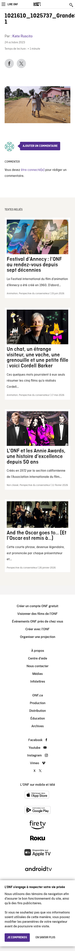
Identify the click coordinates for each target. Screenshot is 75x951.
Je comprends (17, 937)
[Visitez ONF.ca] (43, 4)
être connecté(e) (32, 170)
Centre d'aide (37, 658)
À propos (37, 651)
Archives (37, 726)
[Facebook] (9, 63)
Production (37, 703)
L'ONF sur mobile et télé (37, 784)
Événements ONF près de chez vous (37, 621)
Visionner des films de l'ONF (37, 614)
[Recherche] (71, 5)
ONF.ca (37, 695)
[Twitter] (21, 63)
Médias (37, 674)
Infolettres (37, 681)
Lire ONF (13, 4)
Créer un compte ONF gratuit (37, 606)
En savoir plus (45, 937)
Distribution (37, 711)
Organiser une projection (37, 637)
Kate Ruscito (22, 36)
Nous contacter (37, 666)
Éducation (37, 718)
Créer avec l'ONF (37, 629)
